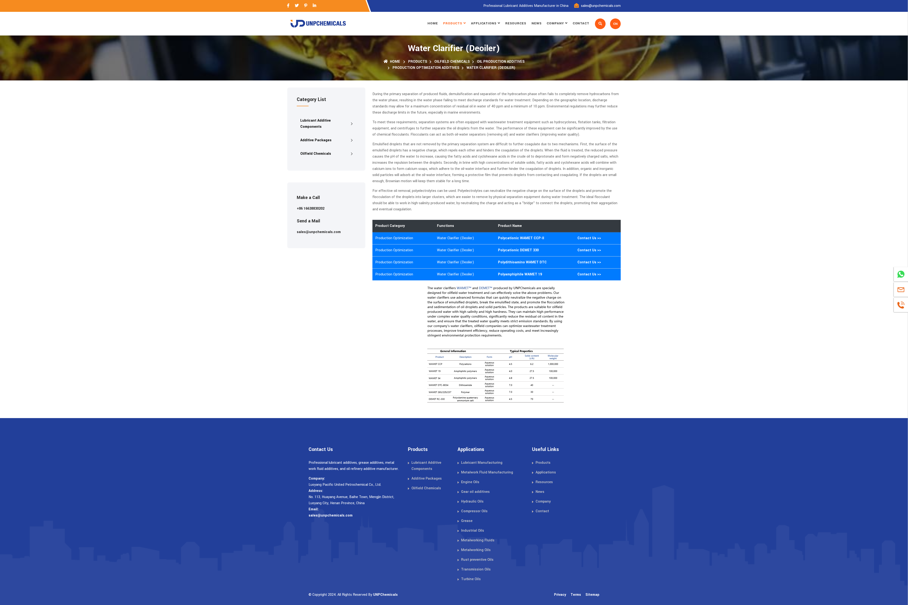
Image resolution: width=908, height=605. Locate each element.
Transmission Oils (476, 569)
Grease (466, 520)
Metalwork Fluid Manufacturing (487, 472)
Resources (515, 23)
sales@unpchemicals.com (601, 5)
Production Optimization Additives (426, 67)
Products (452, 23)
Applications (484, 23)
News (537, 23)
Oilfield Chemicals (452, 61)
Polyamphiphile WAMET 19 (520, 274)
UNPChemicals (385, 594)
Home (433, 23)
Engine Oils (470, 482)
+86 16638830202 (310, 208)
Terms (576, 594)
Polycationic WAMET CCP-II (521, 238)
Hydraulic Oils (472, 501)
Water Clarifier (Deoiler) (491, 67)
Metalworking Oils (476, 550)
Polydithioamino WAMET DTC (522, 262)
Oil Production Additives (501, 61)
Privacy (560, 594)
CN (615, 24)
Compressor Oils (474, 511)
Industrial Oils (472, 530)
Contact (581, 23)
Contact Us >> (589, 238)
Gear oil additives (475, 491)
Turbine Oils (471, 579)
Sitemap (592, 594)
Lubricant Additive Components (315, 123)
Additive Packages (316, 140)
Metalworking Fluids (477, 540)
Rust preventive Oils (477, 559)
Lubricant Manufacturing (481, 462)
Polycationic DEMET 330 (518, 250)
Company (555, 23)
